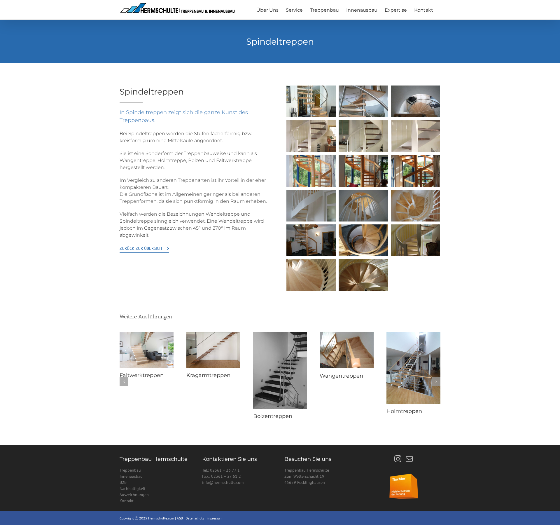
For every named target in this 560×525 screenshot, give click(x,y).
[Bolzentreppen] (280, 335)
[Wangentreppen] (347, 335)
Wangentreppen (341, 376)
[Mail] (409, 458)
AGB (180, 518)
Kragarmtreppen (208, 375)
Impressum (214, 518)
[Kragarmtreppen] (213, 335)
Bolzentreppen (272, 416)
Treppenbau (130, 470)
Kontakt (127, 500)
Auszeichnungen (135, 494)
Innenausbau (131, 476)
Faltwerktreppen (142, 375)
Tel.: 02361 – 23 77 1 (221, 470)
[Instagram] (397, 458)
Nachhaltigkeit (133, 488)
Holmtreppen (404, 411)
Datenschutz (195, 518)
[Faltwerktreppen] (147, 335)
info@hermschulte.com (223, 482)
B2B (124, 482)
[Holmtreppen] (413, 335)
